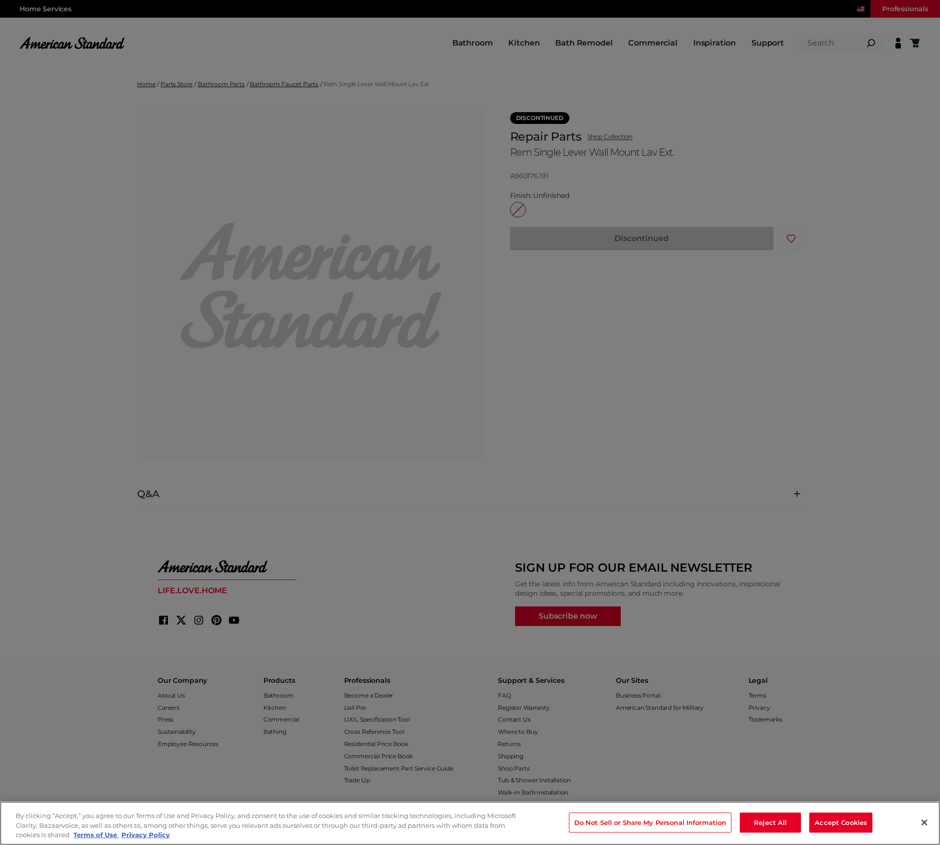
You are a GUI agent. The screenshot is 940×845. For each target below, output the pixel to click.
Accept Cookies (841, 822)
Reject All (770, 822)
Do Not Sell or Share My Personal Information (650, 822)
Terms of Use (96, 835)
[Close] (924, 822)
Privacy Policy (145, 835)
